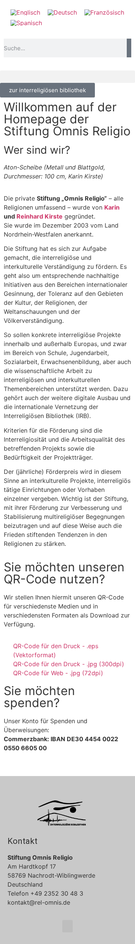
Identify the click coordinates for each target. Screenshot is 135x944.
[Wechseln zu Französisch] (104, 12)
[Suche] (129, 48)
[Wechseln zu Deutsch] (62, 12)
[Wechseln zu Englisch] (25, 12)
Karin (112, 207)
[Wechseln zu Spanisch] (26, 23)
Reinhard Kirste (39, 216)
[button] (67, 76)
